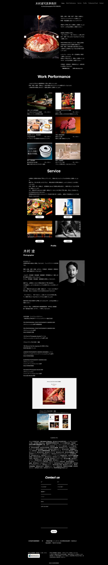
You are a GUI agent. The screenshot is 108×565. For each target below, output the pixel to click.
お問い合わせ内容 (44, 506)
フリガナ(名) (43, 486)
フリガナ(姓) (60, 486)
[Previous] (25, 37)
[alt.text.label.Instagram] (42, 541)
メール (42, 496)
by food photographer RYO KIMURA (51, 6)
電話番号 (42, 491)
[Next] (57, 37)
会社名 (42, 501)
